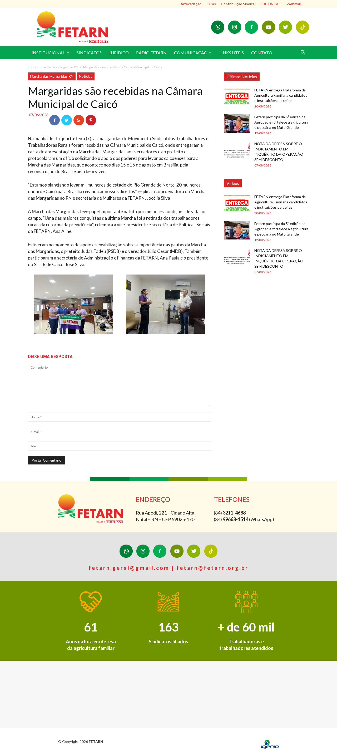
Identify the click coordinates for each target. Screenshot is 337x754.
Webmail (293, 4)
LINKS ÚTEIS (231, 52)
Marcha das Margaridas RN (59, 67)
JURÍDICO (119, 52)
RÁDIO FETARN (151, 52)
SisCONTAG (270, 4)
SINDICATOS (89, 52)
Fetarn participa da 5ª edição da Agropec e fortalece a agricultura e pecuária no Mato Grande (281, 122)
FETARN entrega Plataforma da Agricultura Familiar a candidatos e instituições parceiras (280, 95)
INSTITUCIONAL (48, 52)
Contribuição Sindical (238, 4)
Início (32, 67)
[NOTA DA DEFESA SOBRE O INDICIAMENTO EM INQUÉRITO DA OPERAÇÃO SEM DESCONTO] (237, 150)
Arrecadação (191, 4)
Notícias (85, 76)
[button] (302, 53)
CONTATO (261, 52)
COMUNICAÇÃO (190, 52)
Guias (211, 4)
